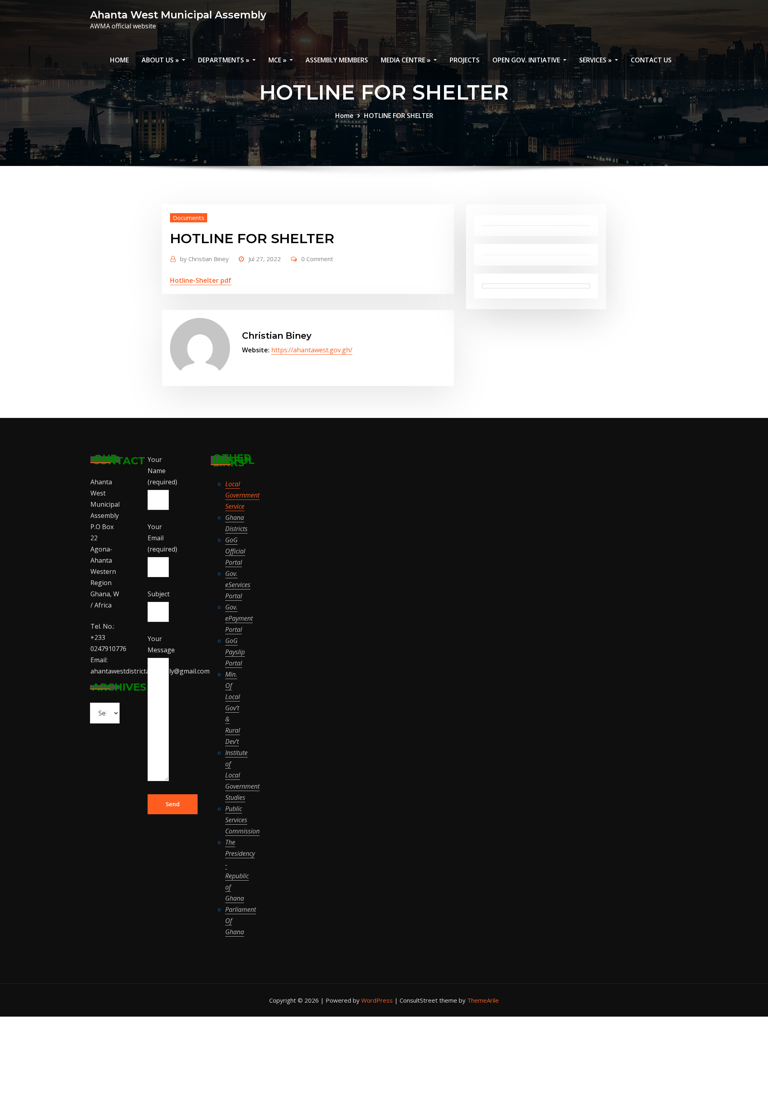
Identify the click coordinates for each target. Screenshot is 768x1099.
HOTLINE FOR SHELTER (398, 115)
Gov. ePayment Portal (239, 618)
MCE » (278, 60)
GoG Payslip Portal (235, 651)
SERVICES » (596, 60)
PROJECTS (465, 60)
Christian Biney (277, 335)
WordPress (377, 1000)
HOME (119, 60)
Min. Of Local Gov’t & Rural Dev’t (232, 708)
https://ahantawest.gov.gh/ (311, 350)
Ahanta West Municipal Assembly (178, 14)
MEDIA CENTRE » (406, 60)
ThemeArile (483, 1000)
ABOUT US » (161, 60)
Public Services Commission (242, 819)
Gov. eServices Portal (237, 584)
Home (344, 115)
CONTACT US (651, 60)
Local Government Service (242, 495)
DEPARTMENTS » (224, 60)
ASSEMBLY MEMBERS (337, 60)
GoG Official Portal (235, 551)
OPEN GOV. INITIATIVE (527, 60)
